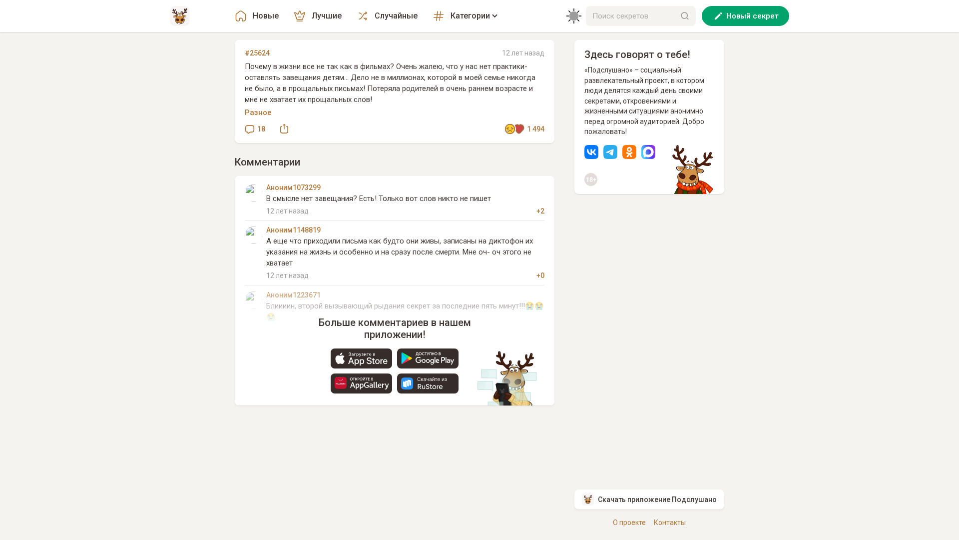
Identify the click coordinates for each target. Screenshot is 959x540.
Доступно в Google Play (428, 358)
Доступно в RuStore (428, 384)
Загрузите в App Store (361, 358)
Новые (266, 15)
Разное (258, 112)
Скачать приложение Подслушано (657, 500)
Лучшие (327, 15)
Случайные (396, 15)
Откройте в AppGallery (361, 384)
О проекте (629, 522)
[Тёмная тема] (574, 16)
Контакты (670, 522)
